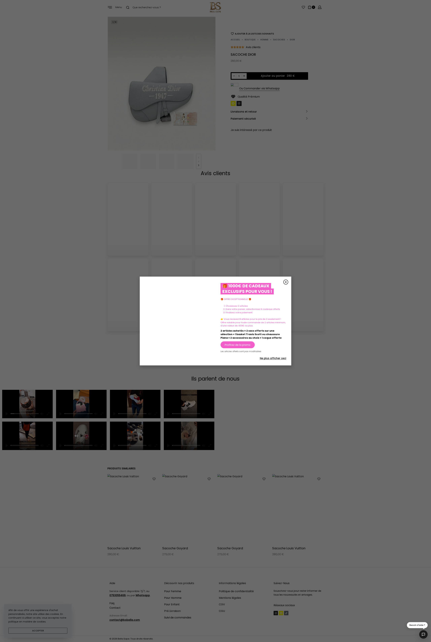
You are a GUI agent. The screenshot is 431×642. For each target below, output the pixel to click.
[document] (215, 321)
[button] (286, 282)
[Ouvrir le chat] (423, 634)
